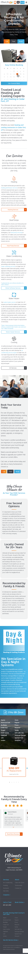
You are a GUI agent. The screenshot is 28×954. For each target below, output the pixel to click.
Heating (5, 885)
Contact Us (18, 888)
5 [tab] (18, 782)
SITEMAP (4, 947)
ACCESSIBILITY (17, 947)
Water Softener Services (13, 288)
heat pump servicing (16, 232)
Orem (16, 720)
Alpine (3, 720)
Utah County (5, 733)
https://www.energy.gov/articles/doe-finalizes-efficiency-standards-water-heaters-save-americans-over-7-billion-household (13, 327)
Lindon (3, 740)
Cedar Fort (4, 727)
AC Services (13, 368)
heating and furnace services (9, 188)
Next (27, 768)
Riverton (17, 727)
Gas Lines (6, 891)
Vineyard (17, 740)
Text (13, 41)
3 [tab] (14, 782)
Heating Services (13, 209)
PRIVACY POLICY (10, 947)
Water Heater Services (13, 332)
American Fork (5, 722)
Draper (3, 730)
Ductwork (6, 888)
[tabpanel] (14, 767)
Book (22, 2)
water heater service (9, 302)
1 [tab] (9, 782)
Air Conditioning (7, 882)
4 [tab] (16, 782)
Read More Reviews (13, 834)
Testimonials (18, 885)
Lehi (2, 738)
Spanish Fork (19, 738)
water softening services (8, 266)
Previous (1, 768)
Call (6, 41)
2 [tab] (12, 782)
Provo (16, 725)
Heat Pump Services (13, 246)
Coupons (6, 895)
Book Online (19, 902)
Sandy (17, 730)
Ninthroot (13, 949)
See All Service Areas (10, 940)
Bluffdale (4, 725)
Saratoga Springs (20, 735)
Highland (4, 735)
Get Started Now (14, 83)
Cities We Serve (19, 882)
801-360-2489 (7, 905)
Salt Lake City (19, 733)
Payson (17, 722)
